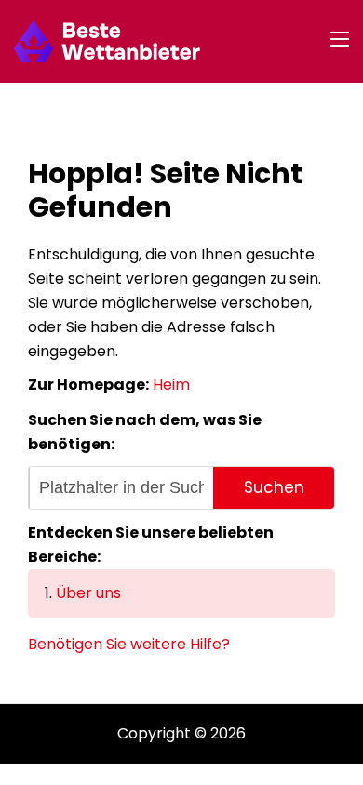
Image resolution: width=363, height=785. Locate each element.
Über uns (88, 593)
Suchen (274, 487)
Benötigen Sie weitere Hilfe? (129, 644)
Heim (171, 384)
